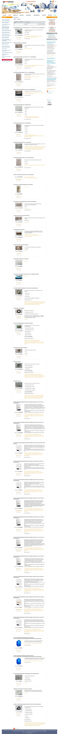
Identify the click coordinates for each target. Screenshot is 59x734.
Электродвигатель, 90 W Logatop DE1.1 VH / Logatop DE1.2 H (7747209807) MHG (29, 27)
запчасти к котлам (29, 147)
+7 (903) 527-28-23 (52, 29)
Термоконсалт (53, 88)
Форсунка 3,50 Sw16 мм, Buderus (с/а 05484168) (23, 184)
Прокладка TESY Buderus (19, 308)
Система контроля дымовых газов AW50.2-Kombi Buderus (26, 288)
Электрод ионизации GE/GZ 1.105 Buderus (22, 142)
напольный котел (35, 643)
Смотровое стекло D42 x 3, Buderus (21, 258)
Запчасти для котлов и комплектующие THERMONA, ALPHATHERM (6, 40)
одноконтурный (29, 454)
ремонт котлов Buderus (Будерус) (32, 375)
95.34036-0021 (38, 149)
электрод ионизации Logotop (35, 65)
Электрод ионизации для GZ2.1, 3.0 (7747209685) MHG (24, 72)
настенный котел (37, 235)
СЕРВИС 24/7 (15, 15)
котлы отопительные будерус (38, 376)
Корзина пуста (51, 35)
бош (55, 88)
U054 (28, 455)
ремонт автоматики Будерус (36, 148)
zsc (30, 235)
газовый (34, 235)
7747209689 (28, 65)
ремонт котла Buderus (29, 136)
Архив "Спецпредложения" (6, 61)
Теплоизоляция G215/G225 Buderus (21, 244)
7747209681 (35, 92)
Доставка (22, 15)
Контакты (44, 15)
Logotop (31, 76)
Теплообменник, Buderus (19, 229)
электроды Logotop (36, 117)
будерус (29, 377)
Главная (4, 15)
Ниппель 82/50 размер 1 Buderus (20, 347)
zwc (31, 235)
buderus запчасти (29, 146)
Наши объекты (37, 15)
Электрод (30, 48)
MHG (26, 65)
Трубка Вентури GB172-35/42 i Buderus (21, 215)
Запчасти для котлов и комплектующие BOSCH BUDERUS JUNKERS (6, 27)
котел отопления (30, 434)
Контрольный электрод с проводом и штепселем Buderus (26, 673)
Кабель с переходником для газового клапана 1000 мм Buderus (27, 704)
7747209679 (33, 149)
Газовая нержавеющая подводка (7, 52)
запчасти (49, 88)
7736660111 (27, 117)
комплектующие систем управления (38, 147)
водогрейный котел (36, 436)
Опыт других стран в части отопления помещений (51, 58)
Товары (9, 15)
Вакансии (50, 15)
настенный (27, 235)
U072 (27, 416)
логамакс (26, 434)
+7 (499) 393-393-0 (31, 1)
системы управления (35, 146)
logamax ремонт (40, 377)
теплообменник (29, 236)
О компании (28, 15)
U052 (27, 455)
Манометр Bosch (17, 361)
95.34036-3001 (31, 117)
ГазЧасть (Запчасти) (5, 44)
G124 (26, 146)
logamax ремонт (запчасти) (36, 304)
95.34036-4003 (33, 66)
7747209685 (29, 77)
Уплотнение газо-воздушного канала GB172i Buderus (25, 201)
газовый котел (37, 435)
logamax (29, 435)
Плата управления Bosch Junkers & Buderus (23, 323)
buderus (26, 48)
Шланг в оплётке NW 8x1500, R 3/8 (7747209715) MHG (24, 174)
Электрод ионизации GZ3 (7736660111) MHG (22, 104)
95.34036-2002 (27, 76)
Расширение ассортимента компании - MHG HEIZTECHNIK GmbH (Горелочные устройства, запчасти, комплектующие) (51, 62)
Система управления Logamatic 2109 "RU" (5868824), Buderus (26, 274)
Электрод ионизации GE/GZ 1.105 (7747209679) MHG (24, 157)
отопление (38, 434)
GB (28, 48)
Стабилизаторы (4, 48)
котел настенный (30, 234)
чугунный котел (30, 643)
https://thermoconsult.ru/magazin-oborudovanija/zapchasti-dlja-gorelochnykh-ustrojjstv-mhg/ (52, 79)
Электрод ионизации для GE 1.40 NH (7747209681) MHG (24, 89)
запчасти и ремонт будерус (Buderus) (30, 374)
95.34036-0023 (27, 92)
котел (34, 234)
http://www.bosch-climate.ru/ (29, 338)
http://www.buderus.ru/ (28, 299)
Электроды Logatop (31, 93)
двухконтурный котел (30, 436)
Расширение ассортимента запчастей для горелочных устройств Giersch (51, 42)
